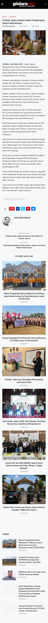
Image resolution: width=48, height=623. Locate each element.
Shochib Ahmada (8, 26)
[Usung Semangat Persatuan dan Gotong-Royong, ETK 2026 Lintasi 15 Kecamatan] (24, 320)
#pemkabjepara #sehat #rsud (14, 199)
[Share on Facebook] (18, 209)
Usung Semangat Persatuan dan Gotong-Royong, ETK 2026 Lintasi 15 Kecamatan (32, 608)
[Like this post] (12, 209)
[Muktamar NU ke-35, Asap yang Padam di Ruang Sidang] (9, 575)
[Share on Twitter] (23, 209)
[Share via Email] (33, 209)
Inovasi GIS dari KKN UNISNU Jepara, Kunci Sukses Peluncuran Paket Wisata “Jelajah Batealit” (24, 465)
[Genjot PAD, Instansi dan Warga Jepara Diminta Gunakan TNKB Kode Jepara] (24, 489)
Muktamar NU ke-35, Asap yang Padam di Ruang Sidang (32, 573)
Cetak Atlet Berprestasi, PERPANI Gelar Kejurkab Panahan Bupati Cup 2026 (30, 559)
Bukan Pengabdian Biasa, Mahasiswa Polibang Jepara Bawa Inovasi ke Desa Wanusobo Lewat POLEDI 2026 (24, 296)
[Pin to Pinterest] (28, 209)
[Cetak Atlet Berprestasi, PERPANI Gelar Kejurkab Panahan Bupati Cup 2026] (9, 561)
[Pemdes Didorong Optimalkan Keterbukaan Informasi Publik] (24, 361)
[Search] (46, 4)
